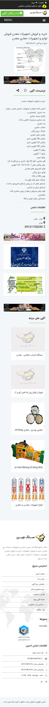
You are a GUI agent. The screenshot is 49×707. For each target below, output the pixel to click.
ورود (33, 2)
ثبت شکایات (40, 610)
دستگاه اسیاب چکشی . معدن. (29, 355)
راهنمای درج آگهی (38, 584)
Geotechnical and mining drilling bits (23, 467)
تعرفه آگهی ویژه (39, 599)
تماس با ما (41, 579)
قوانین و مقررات (39, 594)
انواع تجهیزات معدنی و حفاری (29, 505)
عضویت (41, 2)
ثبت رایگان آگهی (10, 13)
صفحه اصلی (40, 574)
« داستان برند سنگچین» (36, 605)
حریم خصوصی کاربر (38, 589)
